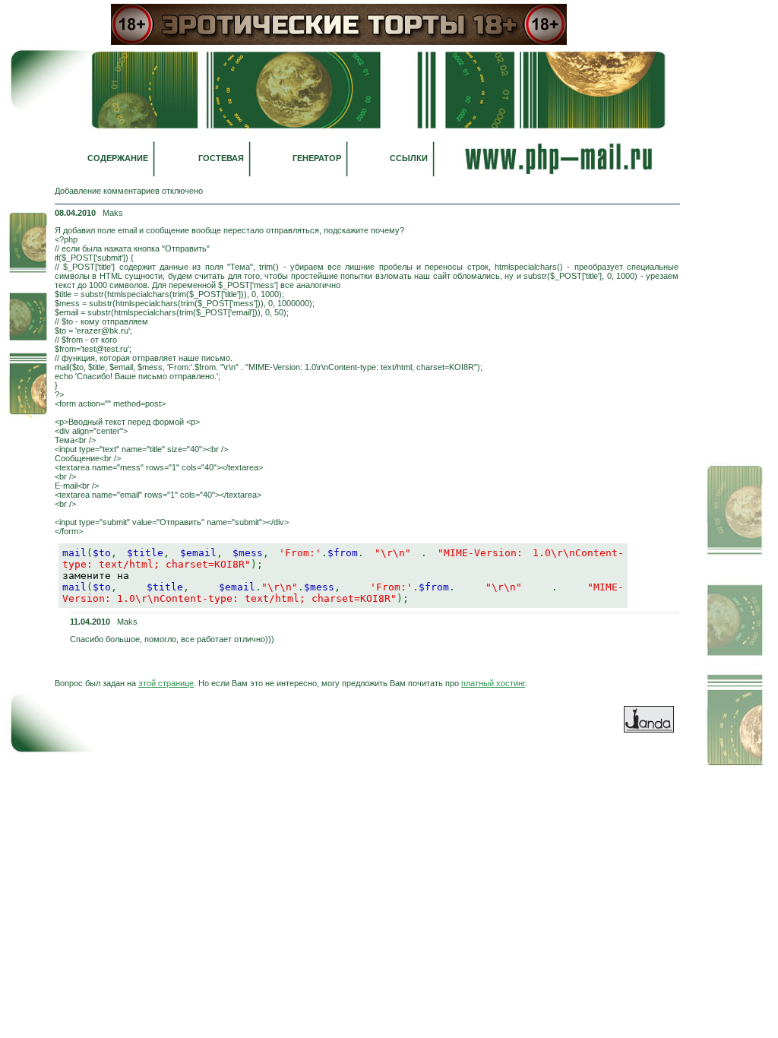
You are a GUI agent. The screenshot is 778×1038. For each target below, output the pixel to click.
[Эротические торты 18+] (339, 41)
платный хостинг (493, 683)
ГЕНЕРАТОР (317, 158)
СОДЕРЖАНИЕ (117, 158)
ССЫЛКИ (409, 158)
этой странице (166, 683)
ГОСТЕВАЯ (221, 158)
